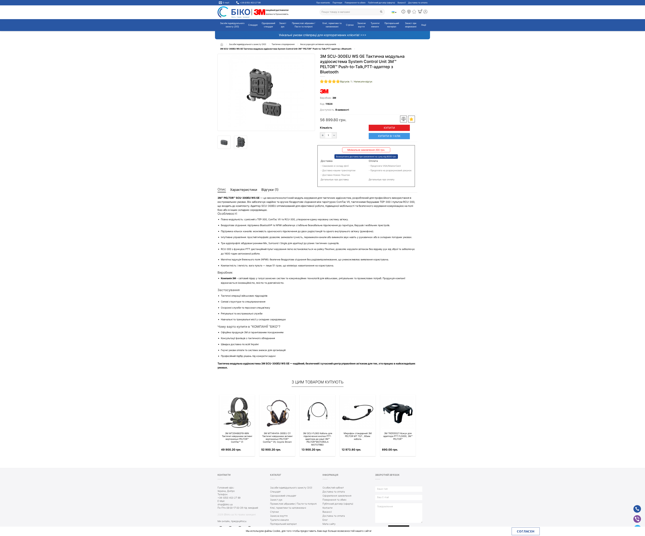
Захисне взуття (361, 25)
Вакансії (402, 2)
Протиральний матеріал (391, 25)
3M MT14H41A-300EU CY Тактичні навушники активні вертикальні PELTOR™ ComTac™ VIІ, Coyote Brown (277, 437)
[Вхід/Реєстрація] (425, 12)
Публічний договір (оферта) (381, 2)
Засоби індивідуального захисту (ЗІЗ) (232, 25)
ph (634, 506)
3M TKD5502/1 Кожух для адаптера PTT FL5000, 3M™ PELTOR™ (398, 436)
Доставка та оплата (417, 2)
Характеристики (243, 190)
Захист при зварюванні (410, 25)
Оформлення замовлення (336, 495)
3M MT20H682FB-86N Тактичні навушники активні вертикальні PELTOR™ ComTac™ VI (237, 437)
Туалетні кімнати (375, 25)
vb (634, 517)
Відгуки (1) (269, 190)
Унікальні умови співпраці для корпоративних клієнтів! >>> (322, 35)
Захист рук (282, 25)
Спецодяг (253, 25)
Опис (222, 189)
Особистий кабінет (333, 487)
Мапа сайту (328, 523)
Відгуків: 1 (346, 81)
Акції (423, 25)
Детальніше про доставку (335, 179)
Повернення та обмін (355, 2)
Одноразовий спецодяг (268, 25)
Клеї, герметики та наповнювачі (331, 25)
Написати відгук (363, 81)
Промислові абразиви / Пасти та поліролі (303, 25)
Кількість (326, 127)
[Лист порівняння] (409, 12)
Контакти (327, 507)
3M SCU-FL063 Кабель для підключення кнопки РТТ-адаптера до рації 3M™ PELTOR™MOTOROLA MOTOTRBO (317, 439)
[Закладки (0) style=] (414, 12)
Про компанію (323, 2)
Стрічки (350, 25)
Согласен (525, 531)
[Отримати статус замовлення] (403, 12)
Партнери (337, 2)
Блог (325, 519)
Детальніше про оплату (381, 179)
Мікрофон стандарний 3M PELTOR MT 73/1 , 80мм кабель (358, 436)
